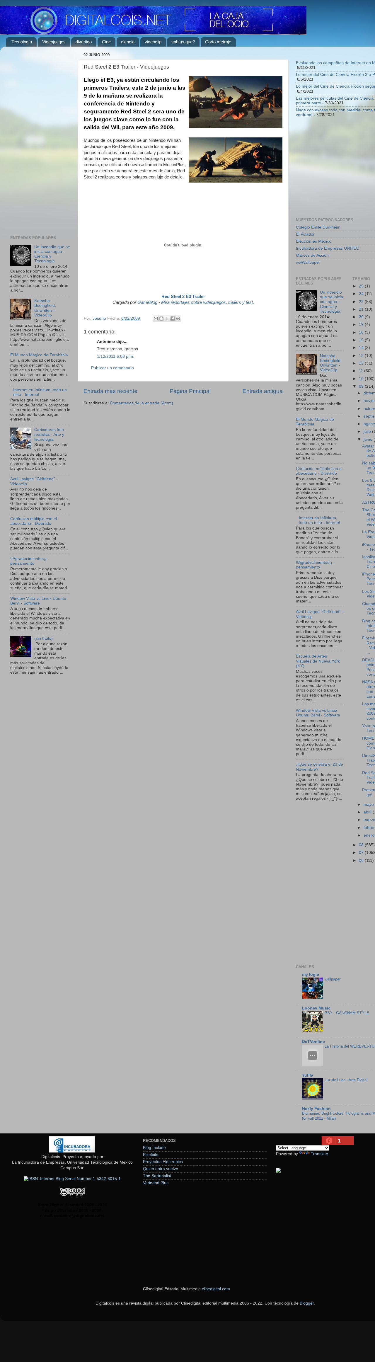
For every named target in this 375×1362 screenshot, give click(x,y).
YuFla (307, 1075)
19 (362, 324)
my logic (310, 974)
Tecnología (21, 41)
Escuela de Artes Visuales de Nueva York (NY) (318, 661)
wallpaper (332, 979)
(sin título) (43, 638)
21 (362, 309)
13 (362, 355)
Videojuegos (54, 41)
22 (362, 301)
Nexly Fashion (316, 1108)
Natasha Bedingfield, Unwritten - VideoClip (45, 308)
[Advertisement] (40, 139)
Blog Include (154, 1147)
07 (362, 852)
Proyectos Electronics (163, 1162)
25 (362, 286)
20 (362, 317)
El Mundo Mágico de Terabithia (39, 355)
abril (368, 812)
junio (369, 439)
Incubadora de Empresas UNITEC (327, 248)
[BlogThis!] (161, 318)
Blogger (307, 1303)
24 (362, 294)
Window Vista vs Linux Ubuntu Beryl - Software (38, 600)
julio (368, 431)
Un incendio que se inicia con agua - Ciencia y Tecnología (331, 302)
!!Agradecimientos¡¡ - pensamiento (29, 561)
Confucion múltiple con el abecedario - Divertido (33, 521)
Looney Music (316, 1008)
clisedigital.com (216, 1289)
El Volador (305, 234)
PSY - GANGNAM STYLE (347, 1013)
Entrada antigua (263, 391)
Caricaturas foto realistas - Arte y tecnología (49, 434)
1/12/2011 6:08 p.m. (115, 356)
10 (362, 379)
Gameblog (147, 302)
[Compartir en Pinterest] (178, 318)
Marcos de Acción (312, 255)
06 (362, 860)
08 (362, 845)
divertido (84, 41)
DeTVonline (313, 1041)
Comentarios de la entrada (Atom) (141, 403)
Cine (106, 41)
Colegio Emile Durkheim (318, 227)
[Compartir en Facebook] (172, 318)
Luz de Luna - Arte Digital (346, 1080)
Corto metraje (218, 41)
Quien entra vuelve (160, 1169)
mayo (369, 804)
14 (362, 347)
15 (362, 340)
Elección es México (313, 241)
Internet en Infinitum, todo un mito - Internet (319, 520)
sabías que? (183, 41)
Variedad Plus (155, 1183)
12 (362, 363)
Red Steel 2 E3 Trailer (183, 296)
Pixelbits (150, 1154)
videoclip (153, 41)
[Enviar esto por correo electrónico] (156, 318)
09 (362, 386)
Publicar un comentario (112, 368)
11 (361, 371)
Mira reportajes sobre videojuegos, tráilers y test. (207, 302)
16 (362, 332)
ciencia (127, 41)
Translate (319, 1154)
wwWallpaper (308, 262)
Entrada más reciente (110, 391)
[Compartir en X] (167, 318)
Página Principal (190, 391)
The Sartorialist (157, 1176)
